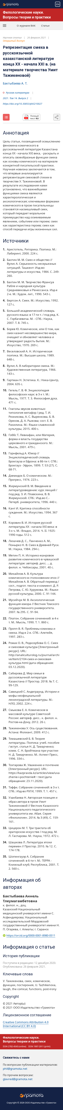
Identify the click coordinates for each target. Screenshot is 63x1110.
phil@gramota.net (15, 1069)
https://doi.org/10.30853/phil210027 (22, 103)
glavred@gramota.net (17, 1079)
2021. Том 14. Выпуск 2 (15, 98)
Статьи (45, 25)
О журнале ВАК (26, 25)
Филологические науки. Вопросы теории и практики (24, 1039)
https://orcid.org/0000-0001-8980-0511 (30, 935)
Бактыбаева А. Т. (15, 83)
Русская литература (17, 92)
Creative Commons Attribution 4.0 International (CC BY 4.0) (26, 1024)
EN (57, 4)
